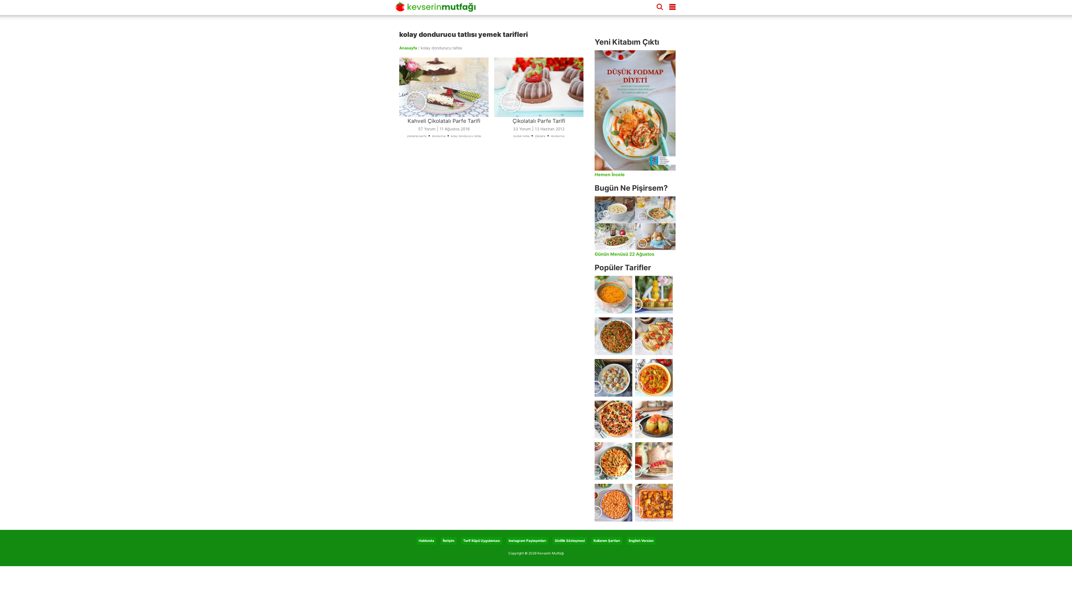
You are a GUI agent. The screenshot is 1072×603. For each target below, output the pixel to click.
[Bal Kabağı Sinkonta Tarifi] (654, 502)
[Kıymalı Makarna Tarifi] (613, 461)
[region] (494, 208)
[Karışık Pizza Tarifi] (613, 419)
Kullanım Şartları (607, 541)
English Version (641, 541)
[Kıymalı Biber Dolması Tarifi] (654, 419)
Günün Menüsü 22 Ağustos (624, 254)
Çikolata (540, 136)
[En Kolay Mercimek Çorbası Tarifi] (613, 295)
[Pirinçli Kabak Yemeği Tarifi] (654, 378)
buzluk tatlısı (521, 136)
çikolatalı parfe (417, 136)
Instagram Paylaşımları (527, 541)
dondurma (439, 136)
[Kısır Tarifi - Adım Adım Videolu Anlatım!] (613, 336)
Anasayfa (408, 48)
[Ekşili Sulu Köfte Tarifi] (613, 378)
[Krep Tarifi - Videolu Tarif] (654, 336)
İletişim (448, 541)
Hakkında (426, 541)
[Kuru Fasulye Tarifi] (613, 502)
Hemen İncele (610, 174)
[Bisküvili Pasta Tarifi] (654, 461)
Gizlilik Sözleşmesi (570, 541)
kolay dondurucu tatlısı (466, 136)
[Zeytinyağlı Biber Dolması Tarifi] (654, 295)
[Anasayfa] (437, 9)
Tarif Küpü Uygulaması (481, 541)
